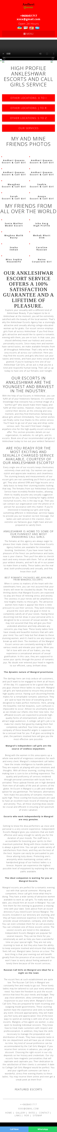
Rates (32, 1112)
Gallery (20, 1112)
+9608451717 (28, 16)
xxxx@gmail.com (28, 19)
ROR (27, 1115)
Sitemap (37, 1115)
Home (9, 1112)
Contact (44, 1112)
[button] (4, 60)
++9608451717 (28, 1104)
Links (18, 1115)
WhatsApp (43, 1129)
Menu (29, 33)
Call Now (14, 1129)
